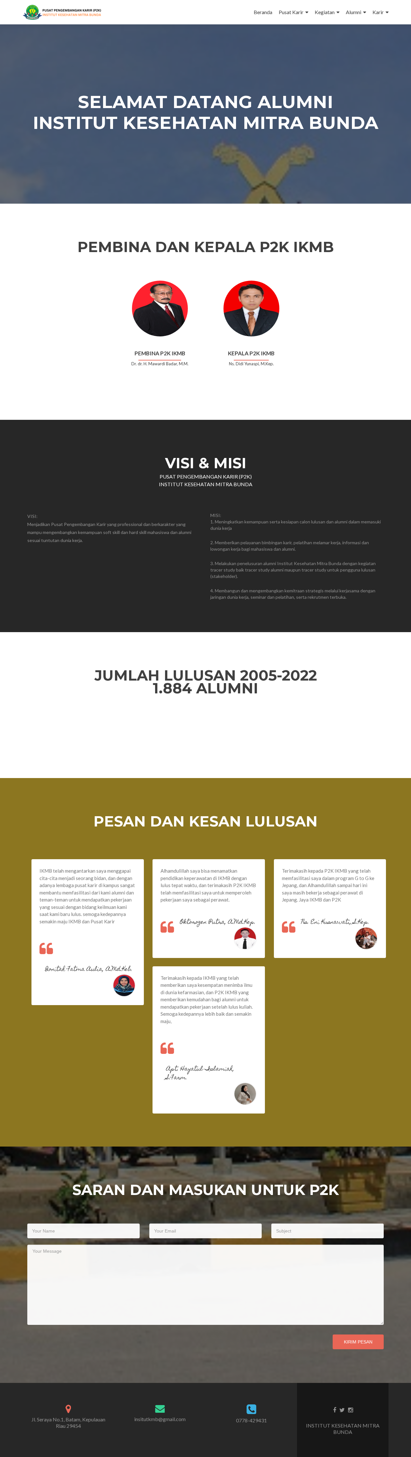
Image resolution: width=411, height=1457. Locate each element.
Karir (378, 12)
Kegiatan (325, 12)
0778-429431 (251, 1420)
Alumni (353, 12)
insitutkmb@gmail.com (160, 1419)
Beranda (263, 12)
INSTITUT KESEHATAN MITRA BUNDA (343, 1428)
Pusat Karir (291, 12)
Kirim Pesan (358, 1341)
